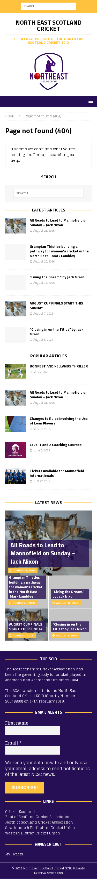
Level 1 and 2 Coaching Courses (55, 444)
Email (13, 743)
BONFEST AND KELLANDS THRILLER (59, 366)
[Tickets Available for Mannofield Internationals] (15, 476)
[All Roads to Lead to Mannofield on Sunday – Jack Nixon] (15, 225)
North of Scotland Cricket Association (39, 822)
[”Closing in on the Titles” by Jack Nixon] (15, 335)
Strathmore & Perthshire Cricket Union (40, 828)
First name (16, 723)
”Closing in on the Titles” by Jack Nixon (56, 332)
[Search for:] (48, 6)
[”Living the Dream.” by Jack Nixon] (15, 282)
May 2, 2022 (41, 371)
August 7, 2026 (43, 313)
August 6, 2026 (43, 339)
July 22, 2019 (41, 481)
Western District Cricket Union (32, 833)
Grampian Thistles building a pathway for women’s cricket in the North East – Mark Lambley (59, 251)
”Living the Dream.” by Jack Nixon (57, 277)
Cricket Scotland (20, 812)
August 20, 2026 (44, 261)
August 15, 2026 (44, 282)
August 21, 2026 (44, 230)
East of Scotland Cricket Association (38, 817)
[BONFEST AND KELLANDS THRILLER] (15, 371)
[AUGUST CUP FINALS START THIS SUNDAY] (15, 308)
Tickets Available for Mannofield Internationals (57, 473)
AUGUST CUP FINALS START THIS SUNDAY (56, 305)
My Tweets (14, 854)
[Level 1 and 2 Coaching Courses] (15, 450)
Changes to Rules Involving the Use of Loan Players (59, 421)
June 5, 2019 (41, 450)
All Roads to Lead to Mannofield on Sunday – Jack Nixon (58, 222)
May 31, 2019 (41, 428)
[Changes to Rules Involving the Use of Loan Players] (15, 424)
